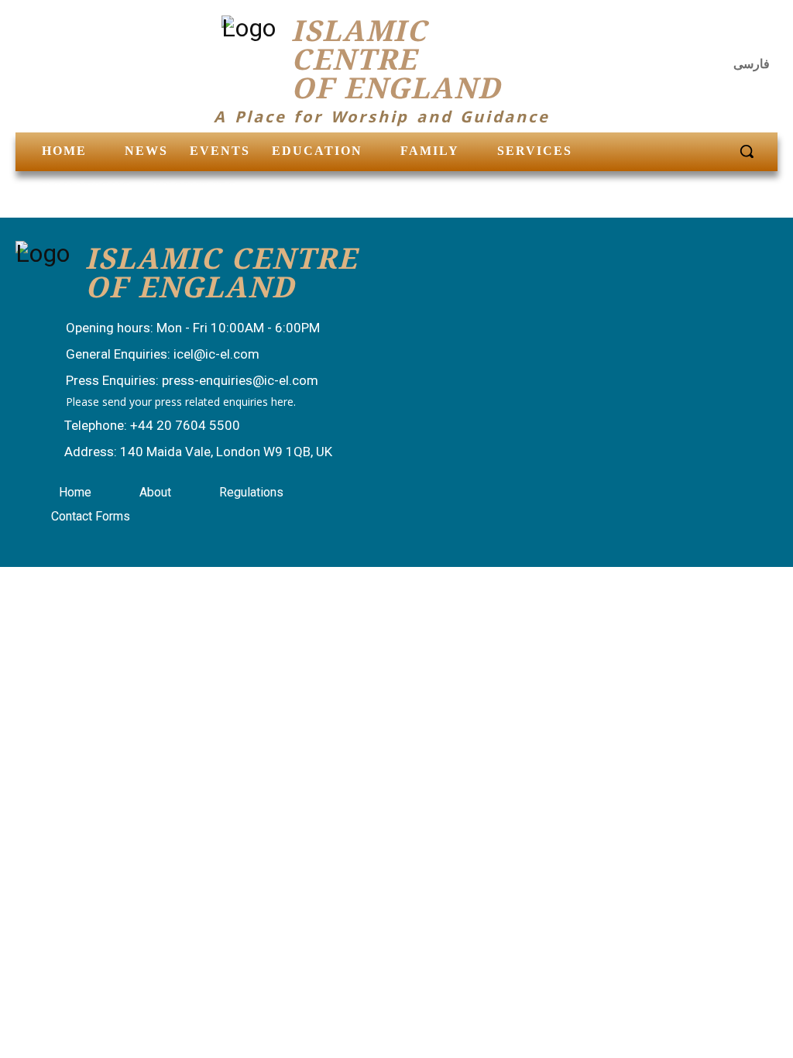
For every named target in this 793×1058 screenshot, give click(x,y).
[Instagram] (723, 35)
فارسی (751, 63)
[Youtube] (760, 35)
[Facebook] (685, 35)
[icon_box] (177, 329)
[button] (746, 151)
